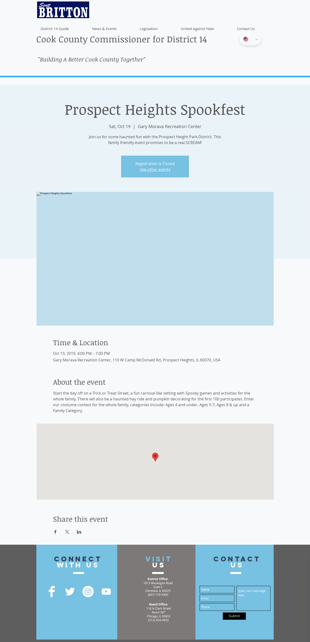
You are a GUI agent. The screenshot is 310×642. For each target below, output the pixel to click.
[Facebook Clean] (51, 591)
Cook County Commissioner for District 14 (121, 39)
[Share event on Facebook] (55, 532)
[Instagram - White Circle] (88, 591)
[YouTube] (106, 591)
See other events (155, 169)
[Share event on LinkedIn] (79, 532)
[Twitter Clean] (70, 591)
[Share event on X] (67, 532)
